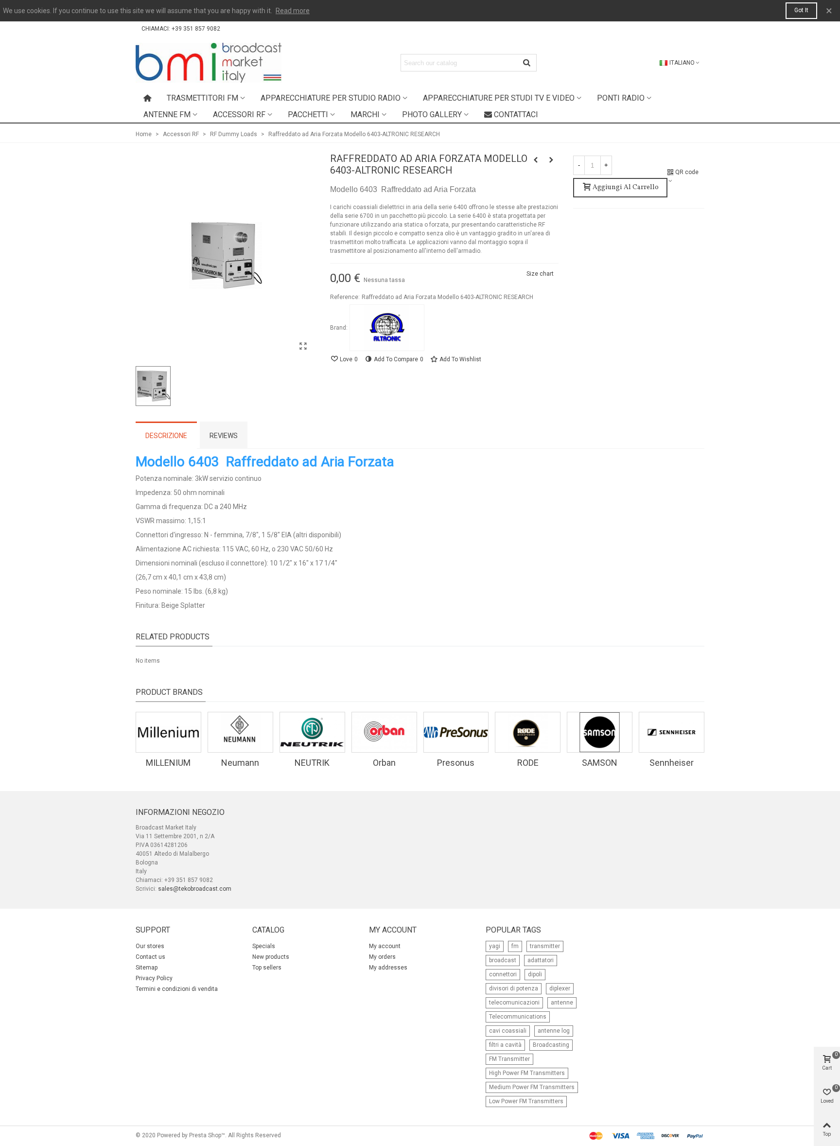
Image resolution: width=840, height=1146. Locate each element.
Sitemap (147, 967)
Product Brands (169, 692)
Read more (293, 11)
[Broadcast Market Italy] (208, 63)
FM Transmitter (509, 1059)
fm (515, 946)
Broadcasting (551, 1044)
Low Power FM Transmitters (526, 1101)
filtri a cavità (505, 1044)
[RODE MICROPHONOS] (527, 732)
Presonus (455, 763)
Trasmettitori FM (202, 98)
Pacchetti (308, 114)
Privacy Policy (154, 978)
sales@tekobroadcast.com (194, 888)
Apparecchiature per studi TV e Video (499, 98)
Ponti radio (621, 98)
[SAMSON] (599, 732)
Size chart (540, 273)
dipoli (535, 974)
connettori (503, 974)
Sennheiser (671, 763)
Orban (384, 763)
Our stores (150, 946)
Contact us (150, 956)
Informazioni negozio (180, 812)
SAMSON (599, 763)
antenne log (554, 1030)
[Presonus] (456, 732)
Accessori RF (239, 114)
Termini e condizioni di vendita (177, 989)
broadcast (502, 960)
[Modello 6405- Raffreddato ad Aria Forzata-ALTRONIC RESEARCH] (551, 160)
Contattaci (516, 114)
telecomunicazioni (514, 1002)
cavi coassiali (507, 1030)
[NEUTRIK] (312, 732)
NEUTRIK (312, 763)
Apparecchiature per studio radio (331, 98)
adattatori (540, 960)
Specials (263, 946)
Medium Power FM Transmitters (532, 1087)
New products (270, 956)
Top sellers (266, 967)
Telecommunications (517, 1016)
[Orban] (384, 732)
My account (385, 946)
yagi (494, 946)
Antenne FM (167, 114)
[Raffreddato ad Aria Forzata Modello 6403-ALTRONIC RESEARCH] (303, 346)
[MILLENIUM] (168, 732)
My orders (382, 956)
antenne (562, 1002)
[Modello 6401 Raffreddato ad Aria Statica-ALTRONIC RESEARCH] (535, 160)
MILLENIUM (168, 763)
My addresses (388, 967)
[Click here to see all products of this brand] (387, 327)
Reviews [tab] (224, 436)
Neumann (240, 763)
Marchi (365, 114)
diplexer (559, 988)
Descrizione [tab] (166, 436)
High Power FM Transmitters (527, 1073)
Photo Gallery (432, 114)
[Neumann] (240, 732)
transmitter (545, 946)
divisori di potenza (513, 988)
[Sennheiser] (671, 732)
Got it (801, 10)
